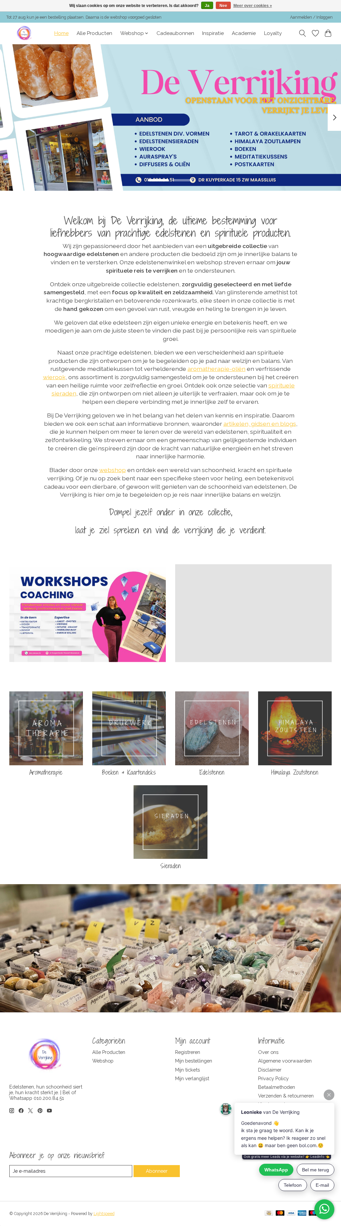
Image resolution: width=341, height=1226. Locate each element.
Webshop (103, 1061)
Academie (244, 33)
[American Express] (302, 1213)
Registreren (187, 1052)
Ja (207, 5)
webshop (112, 469)
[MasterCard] (280, 1213)
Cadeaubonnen (175, 33)
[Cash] (269, 1213)
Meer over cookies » (252, 5)
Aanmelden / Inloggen (311, 17)
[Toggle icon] (302, 33)
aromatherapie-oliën (216, 368)
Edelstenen (211, 772)
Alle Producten (94, 33)
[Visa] (291, 1213)
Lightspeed (104, 1213)
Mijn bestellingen (193, 1061)
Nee (223, 5)
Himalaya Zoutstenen (294, 772)
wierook (54, 376)
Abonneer (157, 1171)
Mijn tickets (187, 1070)
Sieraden (170, 865)
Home (61, 33)
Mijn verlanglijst (192, 1078)
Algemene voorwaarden (285, 1061)
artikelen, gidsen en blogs (259, 423)
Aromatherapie (46, 772)
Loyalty (273, 33)
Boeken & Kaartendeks (129, 772)
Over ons (268, 1052)
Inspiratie (213, 33)
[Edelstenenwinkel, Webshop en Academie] (24, 33)
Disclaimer (269, 1070)
